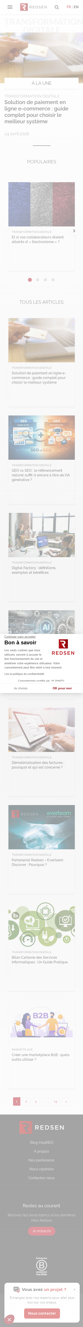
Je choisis (20, 688)
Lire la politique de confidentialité (24, 674)
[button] (9, 1319)
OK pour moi (62, 688)
